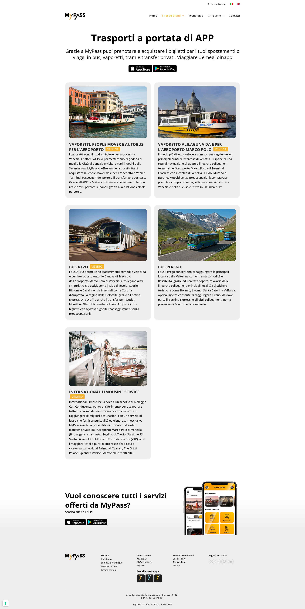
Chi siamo (106, 559)
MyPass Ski (142, 558)
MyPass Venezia (144, 562)
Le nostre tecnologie (111, 562)
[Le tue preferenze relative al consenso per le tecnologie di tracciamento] (6, 603)
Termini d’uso (179, 562)
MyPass (140, 565)
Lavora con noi (108, 569)
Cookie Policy (179, 558)
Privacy (176, 565)
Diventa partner (109, 566)
